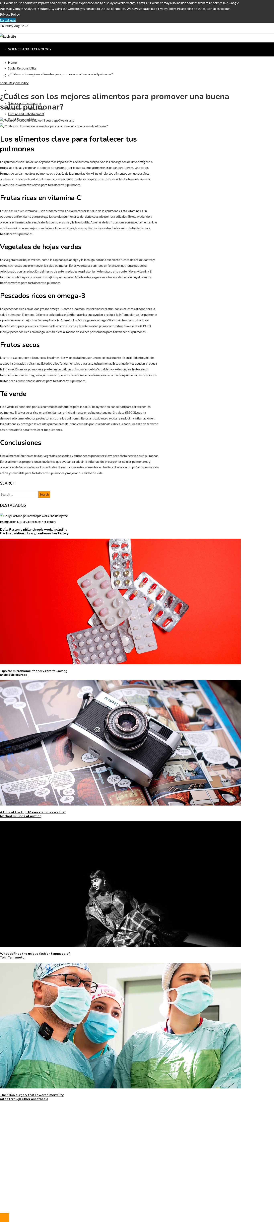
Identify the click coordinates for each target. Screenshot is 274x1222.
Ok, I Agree (8, 20)
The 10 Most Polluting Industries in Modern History (43, 1124)
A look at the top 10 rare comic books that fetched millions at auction (33, 814)
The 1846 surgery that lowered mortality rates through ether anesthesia (32, 1097)
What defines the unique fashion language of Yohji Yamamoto (35, 955)
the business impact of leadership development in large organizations (55, 1119)
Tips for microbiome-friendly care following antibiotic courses (33, 673)
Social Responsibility (14, 83)
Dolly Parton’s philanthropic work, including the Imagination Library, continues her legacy (34, 531)
